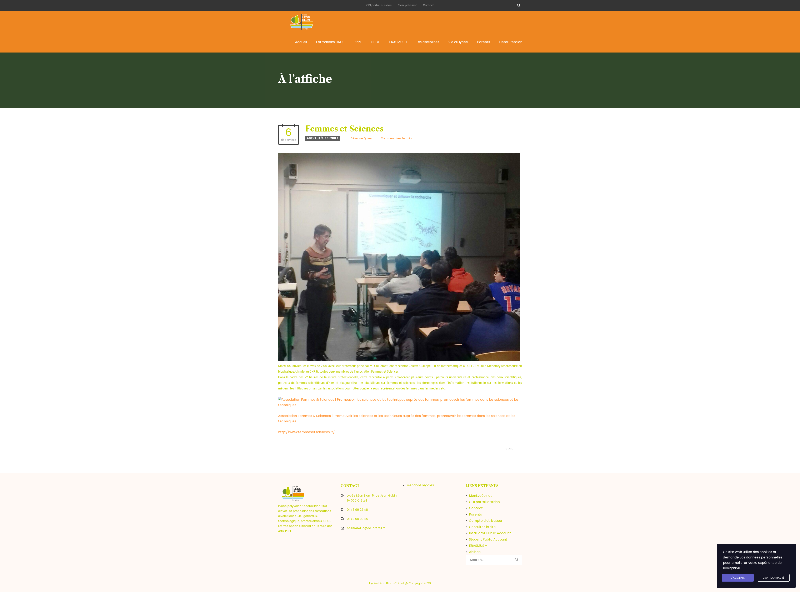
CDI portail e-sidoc (379, 5)
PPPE (358, 42)
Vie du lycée (458, 42)
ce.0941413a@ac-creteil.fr (366, 528)
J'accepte (738, 577)
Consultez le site (482, 526)
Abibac (475, 551)
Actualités (315, 138)
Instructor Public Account (490, 533)
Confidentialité (774, 577)
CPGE (375, 42)
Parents (483, 42)
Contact (428, 5)
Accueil (301, 42)
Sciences (331, 138)
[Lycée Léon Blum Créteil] (306, 21)
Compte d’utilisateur (485, 520)
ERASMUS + (398, 42)
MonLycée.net (407, 5)
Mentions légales (420, 485)
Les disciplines (427, 42)
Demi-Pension (510, 42)
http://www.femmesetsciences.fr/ (306, 432)
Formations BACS (330, 42)
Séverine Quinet (361, 138)
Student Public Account (488, 539)
